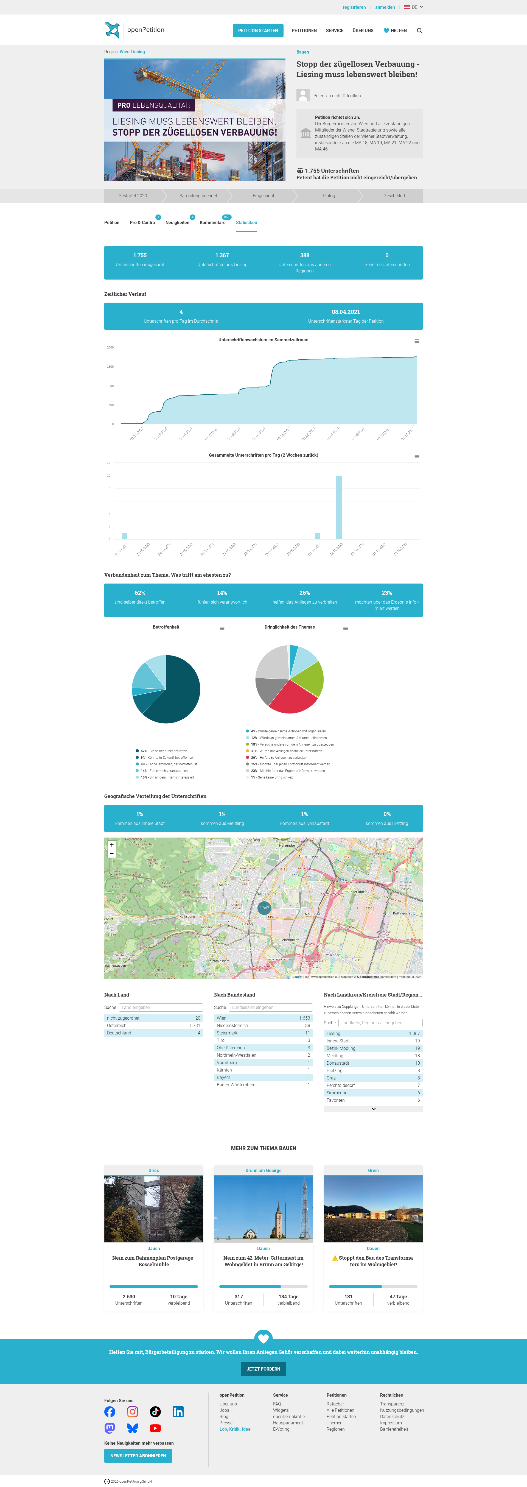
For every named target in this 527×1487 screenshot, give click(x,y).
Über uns (228, 1404)
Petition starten (258, 30)
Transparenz (392, 1404)
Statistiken (246, 222)
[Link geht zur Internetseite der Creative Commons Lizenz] (107, 1481)
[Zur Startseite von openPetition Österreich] (135, 30)
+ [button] (112, 844)
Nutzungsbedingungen (402, 1410)
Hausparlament (288, 1422)
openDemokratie (289, 1416)
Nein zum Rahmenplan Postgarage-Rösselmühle (153, 1261)
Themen (335, 1422)
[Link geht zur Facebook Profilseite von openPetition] (109, 1411)
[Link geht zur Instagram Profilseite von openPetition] (132, 1411)
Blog (224, 1416)
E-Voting (281, 1429)
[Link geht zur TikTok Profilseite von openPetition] (155, 1411)
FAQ (277, 1404)
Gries (153, 1170)
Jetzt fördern (263, 1369)
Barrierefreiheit (394, 1429)
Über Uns (363, 30)
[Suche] (419, 30)
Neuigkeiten (177, 220)
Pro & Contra (142, 220)
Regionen (336, 1429)
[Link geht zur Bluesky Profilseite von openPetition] (132, 1427)
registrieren (354, 7)
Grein (373, 1170)
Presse (226, 1422)
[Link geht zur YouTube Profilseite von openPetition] (155, 1427)
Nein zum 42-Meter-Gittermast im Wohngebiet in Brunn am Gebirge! (263, 1261)
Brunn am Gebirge (264, 1170)
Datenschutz (392, 1416)
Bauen (302, 52)
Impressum (391, 1422)
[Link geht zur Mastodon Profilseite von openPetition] (109, 1427)
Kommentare (213, 220)
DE (413, 7)
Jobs (224, 1410)
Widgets (281, 1410)
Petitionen (305, 30)
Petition (111, 222)
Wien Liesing (132, 51)
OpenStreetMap (368, 977)
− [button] (112, 853)
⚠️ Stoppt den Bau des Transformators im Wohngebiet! (373, 1261)
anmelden (385, 7)
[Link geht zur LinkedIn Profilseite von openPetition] (178, 1411)
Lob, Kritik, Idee (235, 1429)
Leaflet (297, 977)
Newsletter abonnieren (138, 1455)
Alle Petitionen (340, 1410)
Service (334, 30)
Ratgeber (335, 1404)
